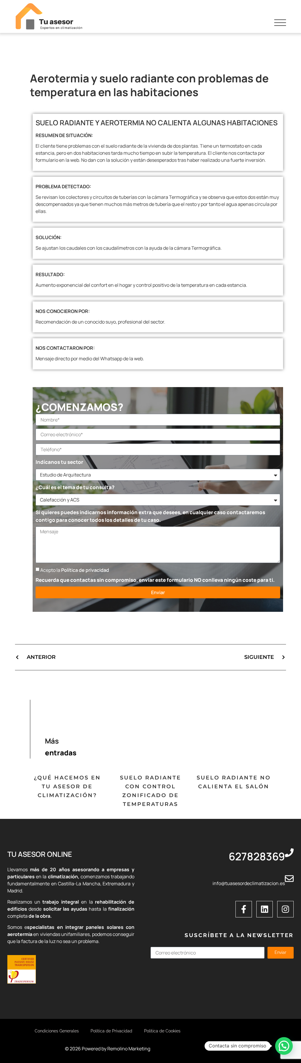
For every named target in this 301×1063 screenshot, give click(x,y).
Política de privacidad (85, 570)
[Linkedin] (264, 909)
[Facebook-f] (243, 909)
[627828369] (289, 852)
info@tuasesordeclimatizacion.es (249, 883)
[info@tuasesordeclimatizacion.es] (289, 878)
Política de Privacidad (111, 1031)
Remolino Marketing (128, 1048)
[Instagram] (285, 909)
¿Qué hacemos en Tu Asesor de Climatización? (67, 786)
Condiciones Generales (57, 1031)
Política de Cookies (162, 1031)
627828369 (257, 856)
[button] (284, 1046)
